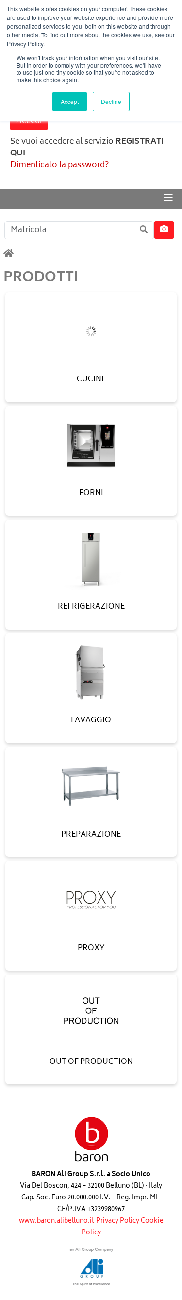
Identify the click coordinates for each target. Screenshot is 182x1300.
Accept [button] (70, 101)
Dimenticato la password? (59, 165)
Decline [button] (111, 101)
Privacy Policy (118, 1221)
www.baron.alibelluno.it (56, 1221)
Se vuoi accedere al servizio (87, 147)
